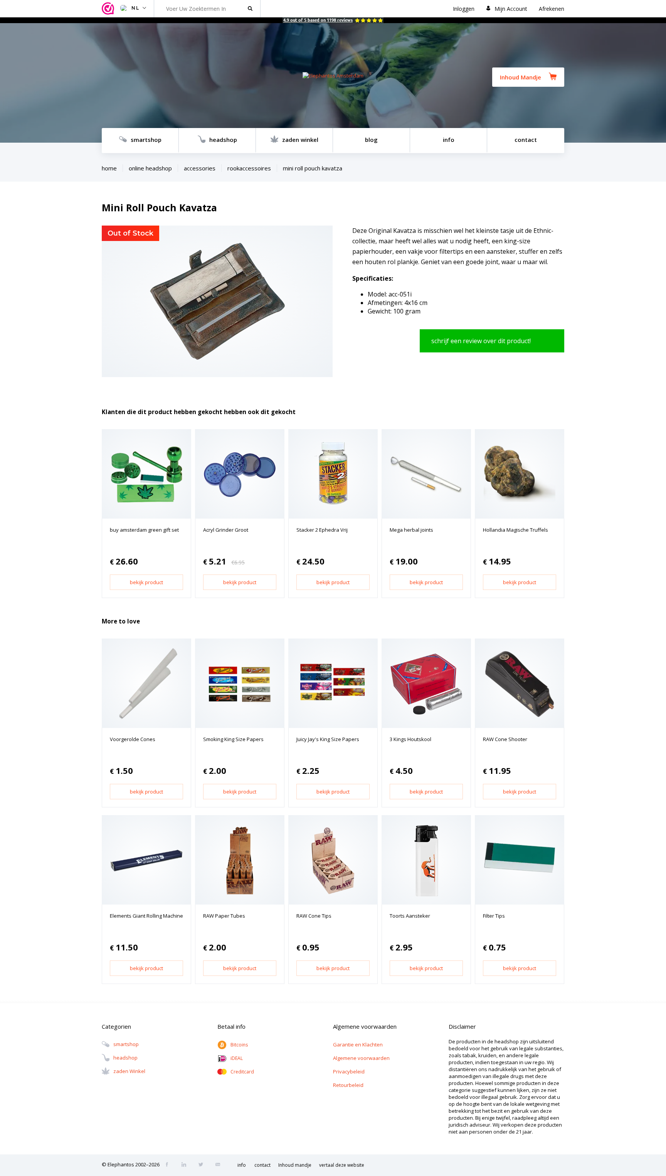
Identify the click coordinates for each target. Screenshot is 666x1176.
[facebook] (169, 1165)
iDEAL (236, 1058)
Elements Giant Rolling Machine (146, 915)
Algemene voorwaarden (361, 1058)
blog (371, 139)
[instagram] (186, 1165)
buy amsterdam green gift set (144, 529)
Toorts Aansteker (410, 915)
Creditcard (242, 1071)
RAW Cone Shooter (505, 739)
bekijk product (146, 582)
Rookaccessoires (249, 168)
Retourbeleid (348, 1085)
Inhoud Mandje (520, 77)
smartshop (146, 139)
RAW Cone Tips (313, 915)
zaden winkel (300, 139)
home (109, 168)
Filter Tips (494, 915)
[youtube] (220, 1165)
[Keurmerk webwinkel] (109, 8)
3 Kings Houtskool (410, 739)
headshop (223, 139)
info (448, 139)
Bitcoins (239, 1044)
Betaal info (231, 1026)
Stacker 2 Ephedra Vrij (322, 529)
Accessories (199, 168)
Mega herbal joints (411, 529)
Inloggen (463, 8)
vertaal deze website (341, 1165)
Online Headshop (150, 168)
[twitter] (203, 1165)
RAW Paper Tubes (224, 915)
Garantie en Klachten (358, 1044)
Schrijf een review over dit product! (481, 341)
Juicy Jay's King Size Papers (327, 739)
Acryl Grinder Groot (225, 529)
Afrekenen (551, 8)
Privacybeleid (349, 1071)
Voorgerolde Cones (132, 739)
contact (526, 139)
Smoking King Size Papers (233, 739)
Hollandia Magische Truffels (515, 529)
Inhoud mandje (294, 1165)
